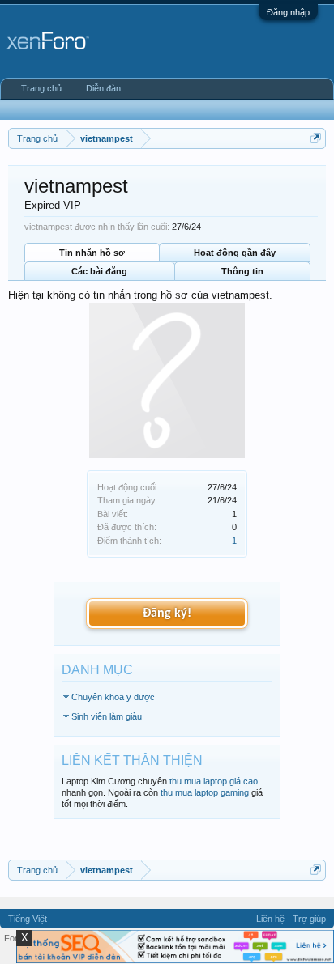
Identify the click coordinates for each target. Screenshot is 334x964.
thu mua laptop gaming (205, 792)
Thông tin (242, 271)
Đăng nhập (288, 12)
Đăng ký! (167, 613)
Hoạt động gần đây (235, 252)
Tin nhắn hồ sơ (92, 252)
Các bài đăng (99, 271)
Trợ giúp (309, 919)
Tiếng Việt (27, 919)
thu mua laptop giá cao (213, 781)
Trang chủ (41, 88)
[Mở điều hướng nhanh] (315, 138)
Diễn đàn (103, 88)
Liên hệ (270, 919)
